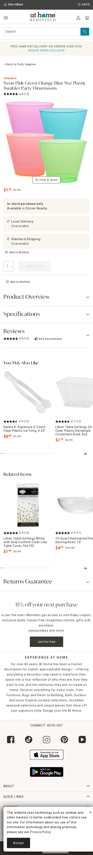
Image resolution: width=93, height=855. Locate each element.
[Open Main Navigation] (6, 18)
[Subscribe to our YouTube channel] (82, 739)
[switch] (17, 252)
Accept (18, 843)
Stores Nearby (36, 208)
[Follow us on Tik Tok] (28, 739)
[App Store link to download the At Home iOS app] (46, 754)
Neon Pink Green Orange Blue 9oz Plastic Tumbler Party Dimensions (44, 86)
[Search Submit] (84, 32)
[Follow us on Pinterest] (64, 739)
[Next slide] (85, 453)
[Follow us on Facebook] (10, 739)
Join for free (47, 641)
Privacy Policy (40, 832)
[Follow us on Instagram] (46, 739)
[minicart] (87, 17)
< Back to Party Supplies (19, 64)
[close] (90, 813)
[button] (43, 17)
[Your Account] (78, 17)
